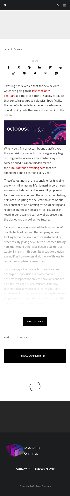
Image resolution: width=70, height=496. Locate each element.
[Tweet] (18, 67)
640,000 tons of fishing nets (27, 168)
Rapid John (10, 31)
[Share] (9, 67)
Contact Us (23, 469)
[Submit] (60, 67)
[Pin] (29, 67)
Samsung (26, 31)
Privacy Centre (45, 469)
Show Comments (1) (33, 355)
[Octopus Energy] (35, 143)
